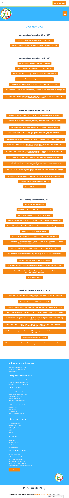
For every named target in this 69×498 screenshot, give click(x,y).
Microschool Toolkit (15, 426)
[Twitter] (28, 488)
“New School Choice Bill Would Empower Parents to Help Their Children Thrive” (34, 158)
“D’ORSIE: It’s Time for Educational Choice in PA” (34, 210)
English (53, 496)
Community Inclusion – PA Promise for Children (34, 215)
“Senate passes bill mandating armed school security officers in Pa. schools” (34, 115)
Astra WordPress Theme (42, 494)
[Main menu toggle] (65, 13)
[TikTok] (44, 488)
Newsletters (12, 403)
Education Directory (15, 423)
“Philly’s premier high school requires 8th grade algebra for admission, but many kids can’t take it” (34, 331)
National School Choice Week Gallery (20, 466)
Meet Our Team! (14, 443)
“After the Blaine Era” (34, 277)
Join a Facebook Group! (16, 414)
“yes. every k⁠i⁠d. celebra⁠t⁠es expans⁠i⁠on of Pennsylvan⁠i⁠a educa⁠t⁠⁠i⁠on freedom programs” (34, 139)
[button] (2, 3)
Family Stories (13, 411)
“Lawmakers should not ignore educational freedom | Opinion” (34, 74)
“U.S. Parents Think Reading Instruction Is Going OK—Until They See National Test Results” (34, 295)
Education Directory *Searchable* (19, 392)
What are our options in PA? (18, 367)
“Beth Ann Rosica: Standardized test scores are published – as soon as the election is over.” (34, 343)
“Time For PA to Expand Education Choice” (34, 302)
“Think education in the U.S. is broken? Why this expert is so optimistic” (34, 127)
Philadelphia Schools (15, 396)
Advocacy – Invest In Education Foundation (34, 181)
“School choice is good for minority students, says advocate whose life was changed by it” (35, 90)
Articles (11, 430)
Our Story (12, 440)
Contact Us (14, 470)
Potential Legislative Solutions (18, 384)
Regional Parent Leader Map (18, 394)
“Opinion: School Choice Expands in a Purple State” (34, 40)
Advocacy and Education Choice (19, 380)
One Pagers (12, 409)
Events (11, 416)
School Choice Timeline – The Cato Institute (34, 63)
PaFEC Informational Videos (18, 457)
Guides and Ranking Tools (17, 405)
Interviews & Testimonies (17, 461)
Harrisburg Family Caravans (17, 463)
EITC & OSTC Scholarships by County (34, 231)
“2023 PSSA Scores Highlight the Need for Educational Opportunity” (34, 236)
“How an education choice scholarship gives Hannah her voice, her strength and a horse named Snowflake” (34, 145)
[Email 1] (32, 488)
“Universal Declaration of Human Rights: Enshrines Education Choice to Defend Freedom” (34, 121)
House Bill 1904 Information (34, 187)
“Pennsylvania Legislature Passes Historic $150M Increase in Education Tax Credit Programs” (34, 163)
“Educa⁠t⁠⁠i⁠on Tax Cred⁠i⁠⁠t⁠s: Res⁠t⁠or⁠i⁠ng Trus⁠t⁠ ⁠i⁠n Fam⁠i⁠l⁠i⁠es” (34, 68)
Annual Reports (13, 447)
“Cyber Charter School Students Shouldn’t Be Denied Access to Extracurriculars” (34, 176)
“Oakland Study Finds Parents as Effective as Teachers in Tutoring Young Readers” (34, 226)
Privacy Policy (55, 494)
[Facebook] (24, 488)
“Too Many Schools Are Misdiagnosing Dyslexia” (34, 260)
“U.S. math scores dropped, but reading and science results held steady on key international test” (34, 254)
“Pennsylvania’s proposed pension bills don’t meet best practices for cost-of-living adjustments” (34, 318)
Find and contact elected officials (34, 337)
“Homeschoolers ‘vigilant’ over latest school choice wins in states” (34, 45)
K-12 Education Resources (17, 369)
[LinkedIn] (40, 488)
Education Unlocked (15, 455)
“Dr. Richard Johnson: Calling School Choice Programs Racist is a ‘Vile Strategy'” (34, 265)
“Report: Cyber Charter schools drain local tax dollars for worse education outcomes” (34, 312)
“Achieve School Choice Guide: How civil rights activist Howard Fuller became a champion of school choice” (34, 271)
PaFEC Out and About (16, 459)
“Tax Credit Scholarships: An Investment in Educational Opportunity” (34, 84)
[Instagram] (36, 488)
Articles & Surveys (14, 398)
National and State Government (19, 382)
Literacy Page (13, 372)
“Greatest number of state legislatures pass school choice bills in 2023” (34, 248)
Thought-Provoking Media (17, 401)
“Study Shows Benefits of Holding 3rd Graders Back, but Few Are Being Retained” (34, 220)
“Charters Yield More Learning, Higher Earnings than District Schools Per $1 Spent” (34, 307)
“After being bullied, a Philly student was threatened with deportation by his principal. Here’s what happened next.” (34, 170)
